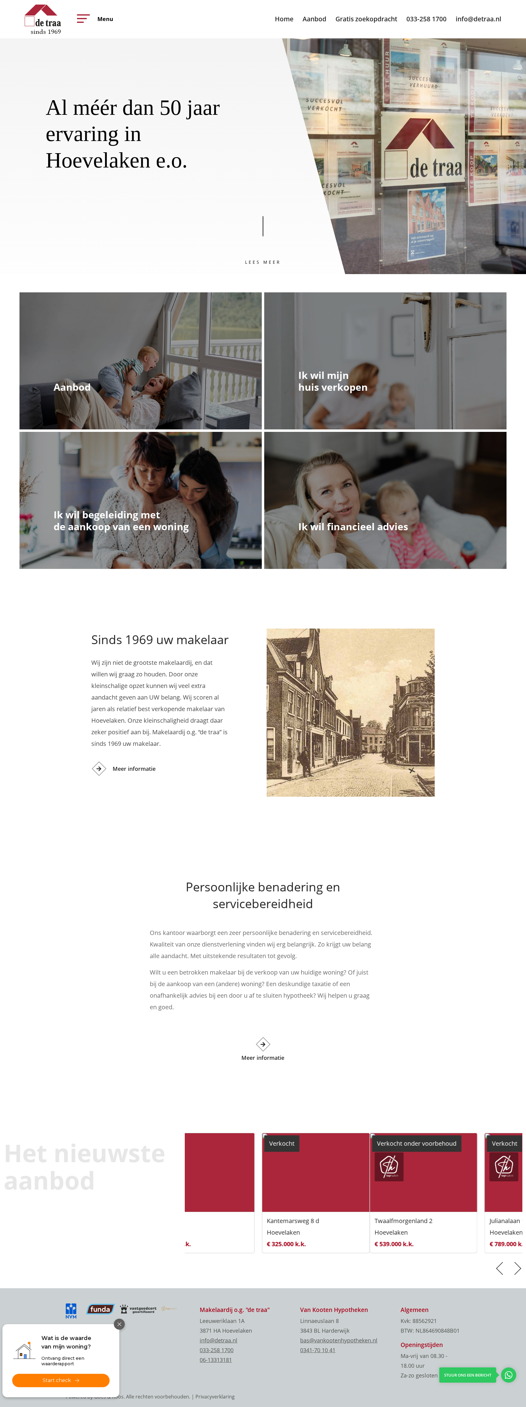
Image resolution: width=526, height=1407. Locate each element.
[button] (82, 18)
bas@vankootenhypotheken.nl (338, 1340)
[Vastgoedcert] (138, 1308)
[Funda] (100, 1308)
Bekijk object (209, 1232)
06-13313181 (216, 1359)
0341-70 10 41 (317, 1350)
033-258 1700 (426, 19)
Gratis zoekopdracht (366, 19)
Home (284, 19)
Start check (57, 1380)
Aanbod (314, 19)
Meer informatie (134, 768)
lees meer (263, 262)
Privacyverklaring (215, 1396)
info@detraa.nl (478, 19)
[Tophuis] (169, 1308)
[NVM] (73, 1311)
